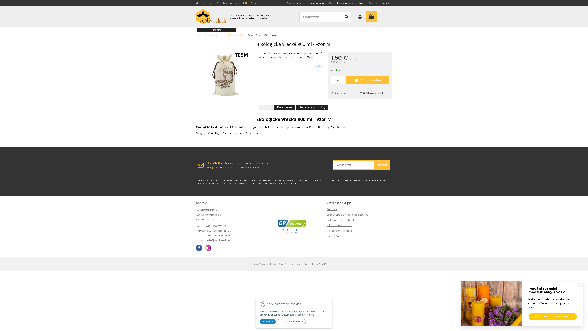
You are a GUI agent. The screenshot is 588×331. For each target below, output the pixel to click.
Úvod (202, 3)
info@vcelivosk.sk (222, 3)
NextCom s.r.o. (327, 264)
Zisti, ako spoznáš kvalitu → (553, 316)
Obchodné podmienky (341, 3)
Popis (266, 107)
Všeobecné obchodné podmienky (347, 214)
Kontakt (373, 3)
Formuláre (333, 236)
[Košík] (372, 16)
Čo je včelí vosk (295, 3)
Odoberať (382, 165)
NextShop (278, 264)
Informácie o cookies (339, 225)
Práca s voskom (316, 3)
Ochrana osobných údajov (343, 220)
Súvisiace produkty (312, 107)
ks (338, 80)
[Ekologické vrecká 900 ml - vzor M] (225, 75)
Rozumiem (267, 321)
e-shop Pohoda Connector (301, 264)
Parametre (284, 107)
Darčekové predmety (214, 35)
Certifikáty (387, 3)
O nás (361, 3)
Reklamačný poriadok (340, 230)
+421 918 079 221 (248, 3)
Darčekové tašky (235, 35)
